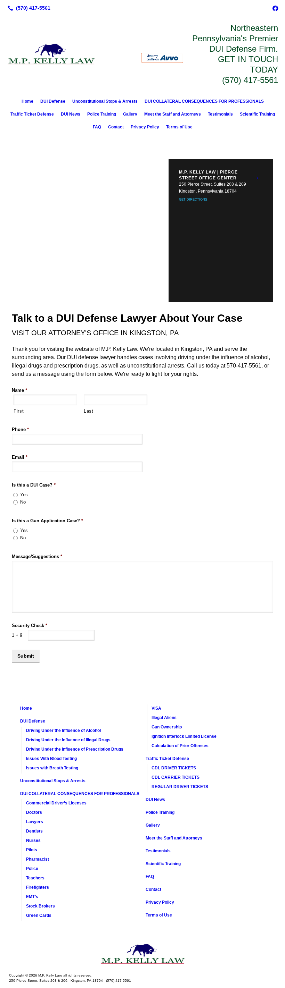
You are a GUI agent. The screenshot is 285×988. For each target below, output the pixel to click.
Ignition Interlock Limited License (184, 736)
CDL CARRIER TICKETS (176, 777)
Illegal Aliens (164, 717)
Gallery (130, 114)
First (19, 411)
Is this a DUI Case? (34, 485)
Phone (20, 429)
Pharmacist (37, 859)
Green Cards (38, 915)
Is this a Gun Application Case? (47, 520)
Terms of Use (179, 127)
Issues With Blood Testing (51, 758)
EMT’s (32, 896)
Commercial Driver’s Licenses (56, 803)
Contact (116, 127)
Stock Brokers (40, 906)
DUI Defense (52, 101)
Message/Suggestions (37, 556)
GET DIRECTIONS (193, 199)
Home (27, 101)
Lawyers (34, 821)
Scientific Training (257, 114)
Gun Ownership (167, 727)
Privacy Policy (145, 127)
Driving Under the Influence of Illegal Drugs (68, 739)
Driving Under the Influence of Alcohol (63, 730)
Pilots (31, 849)
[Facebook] (275, 7)
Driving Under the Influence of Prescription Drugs (74, 749)
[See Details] (257, 178)
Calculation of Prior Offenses (180, 745)
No (23, 502)
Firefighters (37, 887)
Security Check (29, 625)
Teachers (35, 878)
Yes (24, 494)
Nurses (33, 840)
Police (32, 868)
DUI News (70, 114)
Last (88, 411)
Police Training (101, 114)
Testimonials (220, 114)
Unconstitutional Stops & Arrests (105, 101)
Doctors (34, 812)
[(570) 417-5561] (27, 7)
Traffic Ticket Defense (32, 114)
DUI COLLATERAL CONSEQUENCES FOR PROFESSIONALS (204, 101)
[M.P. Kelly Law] (142, 953)
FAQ (97, 127)
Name (19, 390)
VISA (156, 708)
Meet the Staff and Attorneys (172, 114)
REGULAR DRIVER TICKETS (180, 786)
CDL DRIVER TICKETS (174, 768)
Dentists (34, 831)
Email (19, 457)
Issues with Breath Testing (52, 768)
